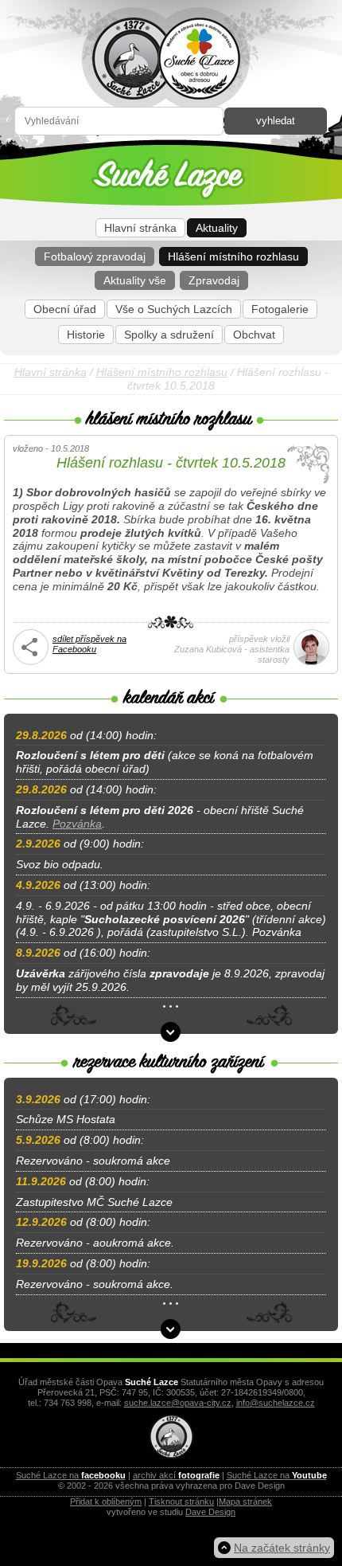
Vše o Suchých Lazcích (173, 309)
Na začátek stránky (282, 1547)
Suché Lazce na (71, 1475)
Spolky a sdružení (169, 334)
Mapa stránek (245, 1501)
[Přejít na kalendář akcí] (171, 1032)
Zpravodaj (213, 280)
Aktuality (217, 227)
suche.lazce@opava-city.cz (177, 1402)
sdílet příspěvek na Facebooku (89, 644)
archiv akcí (176, 1475)
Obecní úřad (64, 309)
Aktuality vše (134, 280)
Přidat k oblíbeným (106, 1501)
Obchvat (254, 334)
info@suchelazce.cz (275, 1402)
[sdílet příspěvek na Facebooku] (31, 662)
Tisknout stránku (181, 1501)
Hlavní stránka (140, 227)
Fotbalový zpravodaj (95, 256)
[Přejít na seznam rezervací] (171, 1329)
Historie (86, 334)
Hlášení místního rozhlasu (233, 256)
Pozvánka (77, 823)
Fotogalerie (280, 309)
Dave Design (210, 1512)
